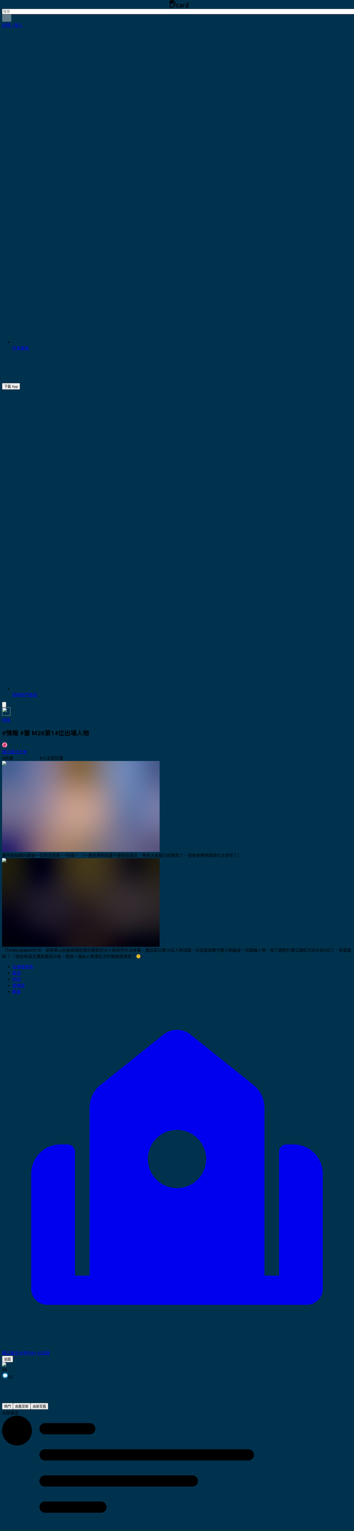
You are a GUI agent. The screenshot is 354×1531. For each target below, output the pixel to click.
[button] (12, 25)
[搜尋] (6, 18)
